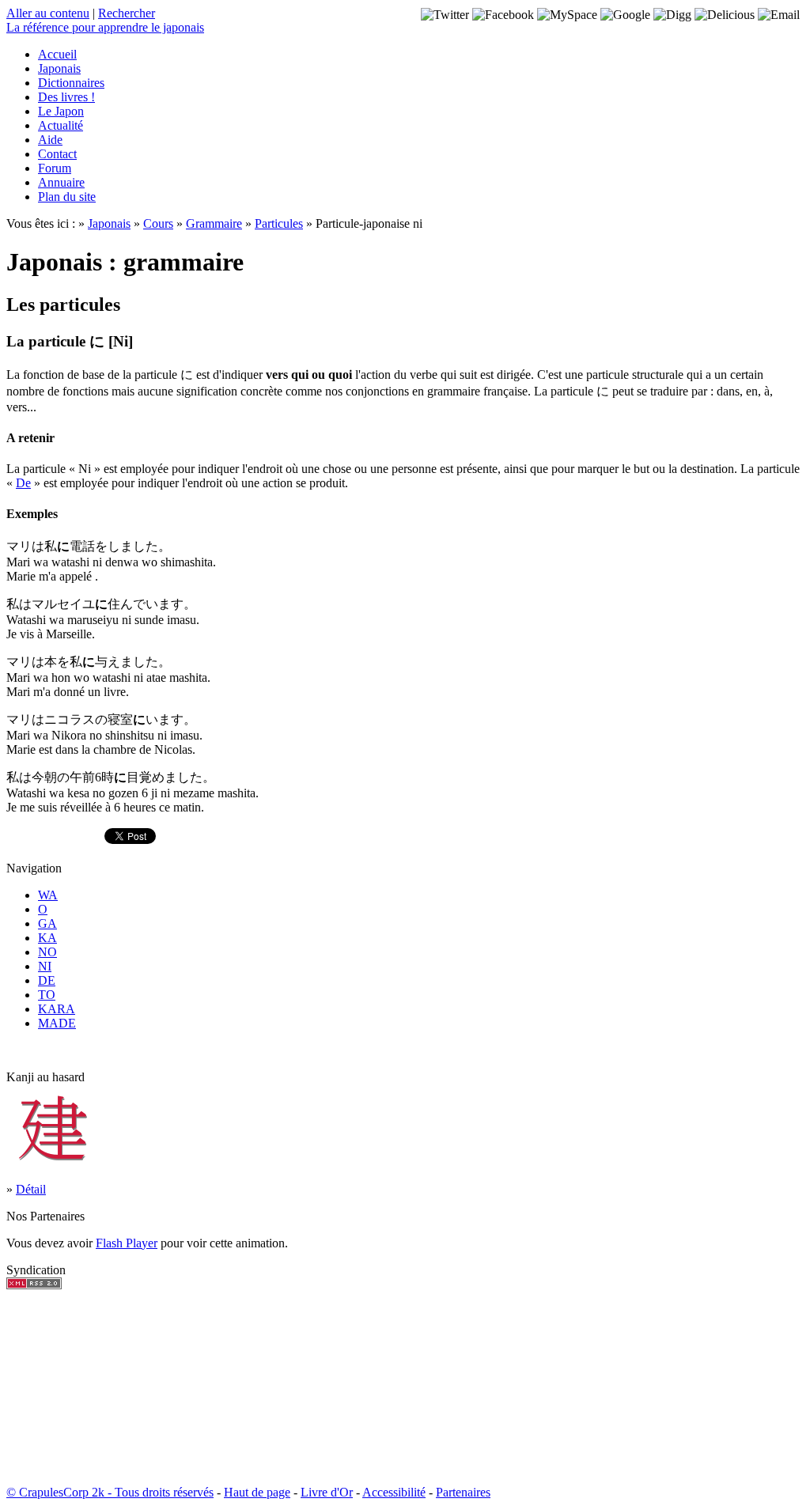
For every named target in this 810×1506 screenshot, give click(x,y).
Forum (54, 168)
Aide (50, 139)
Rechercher (126, 13)
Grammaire (214, 223)
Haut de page (257, 1492)
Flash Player (126, 1243)
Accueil (57, 54)
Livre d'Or (327, 1492)
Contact (57, 154)
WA (48, 895)
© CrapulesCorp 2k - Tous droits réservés (110, 1492)
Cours (158, 223)
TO (46, 994)
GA (47, 923)
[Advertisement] (53, 1387)
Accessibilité (394, 1492)
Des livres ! (66, 97)
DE (46, 980)
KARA (56, 1009)
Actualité (60, 125)
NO (47, 952)
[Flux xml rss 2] (34, 1285)
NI (44, 966)
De (23, 483)
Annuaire (61, 182)
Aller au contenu (47, 13)
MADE (57, 1023)
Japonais (59, 68)
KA (47, 937)
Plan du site (67, 196)
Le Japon (61, 111)
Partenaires (463, 1492)
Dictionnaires (71, 82)
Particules (279, 223)
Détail (31, 1189)
